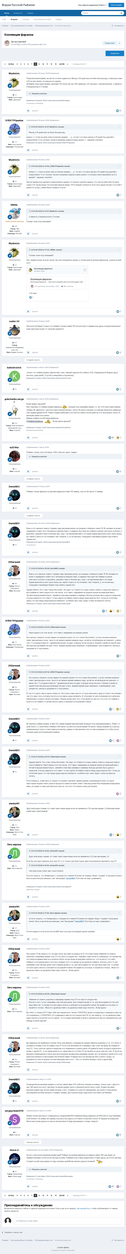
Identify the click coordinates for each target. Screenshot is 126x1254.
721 (15, 142)
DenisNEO (14, 486)
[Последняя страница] (67, 64)
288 (15, 226)
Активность (18, 13)
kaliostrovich (14, 367)
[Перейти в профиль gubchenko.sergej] (14, 410)
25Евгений (14, 562)
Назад (11, 64)
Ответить (115, 53)
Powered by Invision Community (63, 1250)
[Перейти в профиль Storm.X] (14, 1158)
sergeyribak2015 (14, 1111)
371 (15, 825)
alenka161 (14, 803)
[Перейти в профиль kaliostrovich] (14, 376)
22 (15, 95)
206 (15, 423)
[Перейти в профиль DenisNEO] (14, 495)
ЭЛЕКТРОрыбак (14, 120)
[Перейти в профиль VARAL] (14, 213)
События (25, 19)
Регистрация (116, 5)
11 (47, 64)
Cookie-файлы (63, 1247)
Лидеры (58, 19)
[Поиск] (121, 13)
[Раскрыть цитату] (30, 127)
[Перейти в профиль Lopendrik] (7, 43)
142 (15, 343)
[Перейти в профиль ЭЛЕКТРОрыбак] (14, 129)
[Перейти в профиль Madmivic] (14, 82)
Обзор (6, 13)
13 (55, 64)
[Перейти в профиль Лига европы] (14, 853)
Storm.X (14, 1150)
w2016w (14, 447)
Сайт (4, 19)
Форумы (14, 19)
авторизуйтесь (83, 1208)
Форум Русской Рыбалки (18, 5)
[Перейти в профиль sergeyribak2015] (14, 1119)
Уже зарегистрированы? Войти (91, 5)
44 (15, 508)
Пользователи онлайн (42, 19)
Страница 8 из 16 (79, 64)
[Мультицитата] (28, 110)
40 (15, 389)
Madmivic (14, 73)
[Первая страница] (5, 64)
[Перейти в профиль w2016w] (14, 456)
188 (15, 583)
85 (15, 1171)
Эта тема (112, 13)
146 (15, 866)
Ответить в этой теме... (27, 1221)
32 (15, 469)
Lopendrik (21, 42)
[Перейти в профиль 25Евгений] (14, 570)
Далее (61, 64)
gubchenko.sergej (14, 400)
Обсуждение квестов (37, 44)
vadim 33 (14, 321)
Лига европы (14, 844)
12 (51, 64)
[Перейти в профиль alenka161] (14, 812)
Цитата (35, 111)
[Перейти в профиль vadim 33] (14, 329)
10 (43, 64)
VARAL (14, 205)
